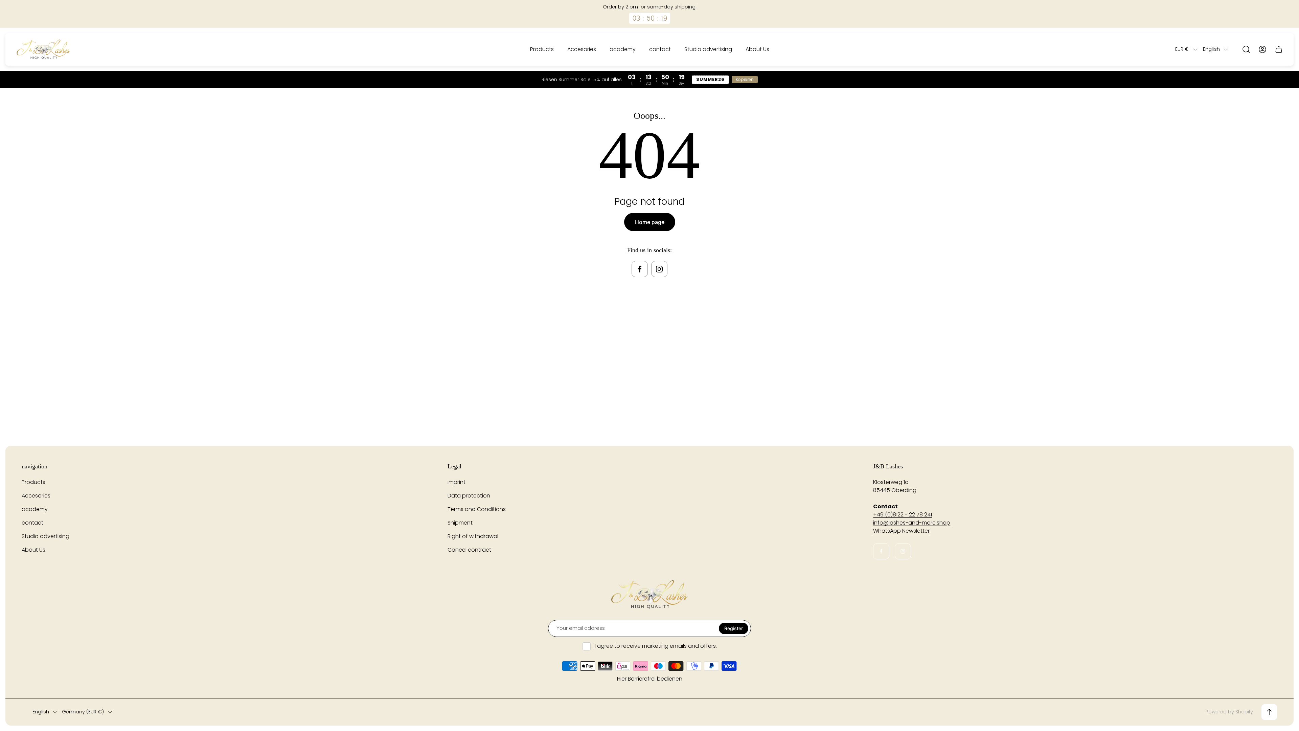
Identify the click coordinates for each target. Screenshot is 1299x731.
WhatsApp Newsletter (901, 531)
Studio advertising (45, 536)
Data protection (469, 496)
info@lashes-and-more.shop (911, 523)
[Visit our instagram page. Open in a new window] (659, 269)
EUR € (1182, 49)
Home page (649, 222)
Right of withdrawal (473, 536)
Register (733, 628)
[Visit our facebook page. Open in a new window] (640, 269)
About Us (33, 550)
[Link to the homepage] (649, 594)
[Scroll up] (1269, 712)
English (1211, 49)
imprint (456, 482)
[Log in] (1262, 49)
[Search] (1246, 49)
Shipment (460, 523)
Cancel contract (469, 550)
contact (32, 523)
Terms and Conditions (477, 509)
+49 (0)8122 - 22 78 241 (902, 514)
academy (35, 509)
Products (33, 482)
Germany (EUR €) (83, 712)
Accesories (36, 496)
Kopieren (745, 79)
